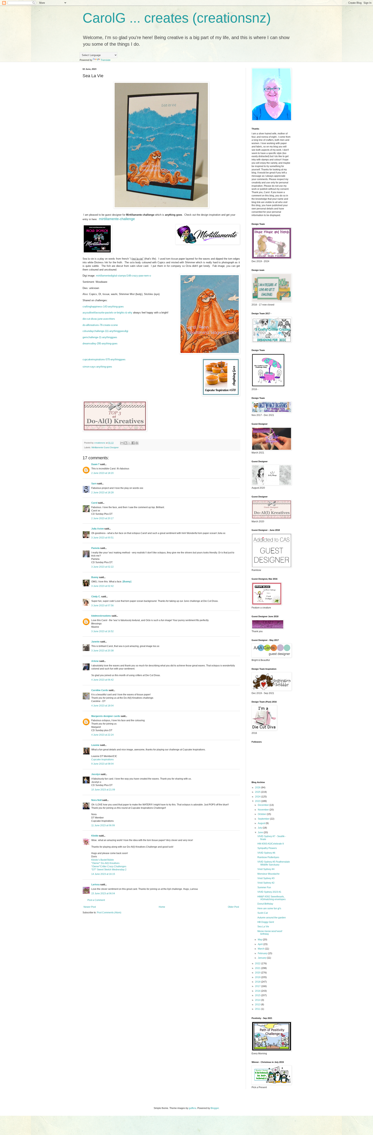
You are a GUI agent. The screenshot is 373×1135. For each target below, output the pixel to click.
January (262, 957)
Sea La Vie (263, 926)
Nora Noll (96, 800)
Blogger (215, 1108)
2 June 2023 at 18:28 (102, 492)
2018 (258, 981)
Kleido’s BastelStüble (102, 859)
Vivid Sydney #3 (266, 878)
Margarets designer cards (105, 716)
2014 (258, 1000)
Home (162, 907)
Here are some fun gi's (269, 908)
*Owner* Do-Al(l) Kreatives (105, 863)
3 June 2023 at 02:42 (102, 586)
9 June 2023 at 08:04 (102, 763)
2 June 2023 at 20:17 (102, 518)
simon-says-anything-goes (97, 366)
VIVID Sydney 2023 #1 (269, 892)
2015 (258, 995)
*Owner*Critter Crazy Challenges (108, 866)
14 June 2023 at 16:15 (103, 874)
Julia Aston (97, 528)
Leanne (95, 745)
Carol (94, 502)
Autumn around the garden (271, 917)
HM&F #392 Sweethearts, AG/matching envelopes (271, 898)
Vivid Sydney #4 (266, 869)
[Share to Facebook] (133, 443)
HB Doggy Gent (265, 922)
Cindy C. (96, 596)
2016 (258, 991)
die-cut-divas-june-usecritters (99, 318)
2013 (258, 1004)
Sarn (94, 483)
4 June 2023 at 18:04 (102, 705)
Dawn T (95, 464)
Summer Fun (264, 887)
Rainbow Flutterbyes (268, 857)
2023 (258, 801)
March (261, 948)
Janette (95, 641)
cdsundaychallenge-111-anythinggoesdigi (105, 331)
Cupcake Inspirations (102, 759)
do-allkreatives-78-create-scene (100, 325)
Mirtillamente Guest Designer (105, 447)
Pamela (95, 548)
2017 (258, 986)
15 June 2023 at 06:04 (103, 893)
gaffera (192, 1108)
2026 (258, 787)
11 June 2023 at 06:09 (103, 825)
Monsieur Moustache (268, 873)
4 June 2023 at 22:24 (102, 734)
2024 (258, 796)
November (263, 809)
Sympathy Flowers (267, 848)
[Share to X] (129, 443)
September (264, 818)
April (260, 944)
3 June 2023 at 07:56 (102, 605)
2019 (258, 977)
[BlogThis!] (126, 443)
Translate (106, 60)
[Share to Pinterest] (137, 443)
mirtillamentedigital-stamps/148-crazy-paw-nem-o (123, 275)
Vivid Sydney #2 (266, 882)
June (261, 832)
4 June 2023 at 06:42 (102, 679)
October (262, 814)
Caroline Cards (99, 690)
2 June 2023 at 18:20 (102, 473)
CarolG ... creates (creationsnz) (177, 17)
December (263, 805)
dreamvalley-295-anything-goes (100, 343)
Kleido (94, 835)
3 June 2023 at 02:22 (102, 566)
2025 (258, 792)
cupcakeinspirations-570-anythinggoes (104, 359)
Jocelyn (95, 774)
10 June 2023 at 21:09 (103, 789)
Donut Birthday (265, 903)
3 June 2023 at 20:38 (102, 650)
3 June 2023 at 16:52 (102, 631)
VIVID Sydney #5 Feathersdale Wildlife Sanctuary (273, 863)
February (263, 953)
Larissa (95, 884)
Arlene (95, 661)
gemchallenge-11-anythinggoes (100, 337)
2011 (258, 1009)
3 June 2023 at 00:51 (102, 537)
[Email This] (122, 443)
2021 (258, 968)
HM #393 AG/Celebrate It (270, 843)
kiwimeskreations (101, 615)
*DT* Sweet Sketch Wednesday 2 (108, 869)
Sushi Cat (262, 913)
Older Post (233, 907)
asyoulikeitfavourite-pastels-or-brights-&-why (107, 312)
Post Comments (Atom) (109, 912)
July (260, 827)
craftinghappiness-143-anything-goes (103, 306)
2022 (258, 963)
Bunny (94, 577)
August (262, 823)
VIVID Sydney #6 (266, 852)
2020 (258, 972)
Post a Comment (96, 900)
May (260, 939)
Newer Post (90, 907)
